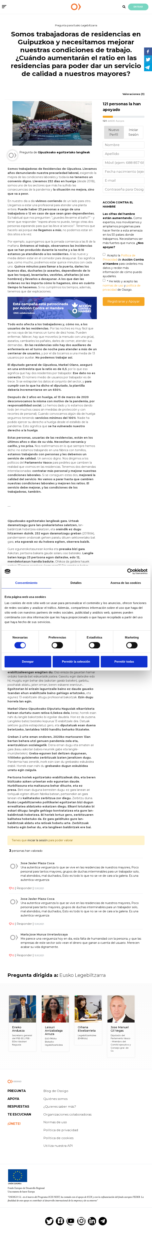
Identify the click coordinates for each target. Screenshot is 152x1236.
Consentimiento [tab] (26, 582)
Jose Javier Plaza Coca (37, 863)
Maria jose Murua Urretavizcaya (44, 934)
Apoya (13, 1099)
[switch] (57, 645)
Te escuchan (19, 1114)
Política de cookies (58, 1138)
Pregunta (17, 1091)
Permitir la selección (76, 661)
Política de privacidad (60, 1130)
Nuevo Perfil (113, 132)
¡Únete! (14, 1124)
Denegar (28, 661)
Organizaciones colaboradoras (67, 1114)
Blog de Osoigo (55, 1091)
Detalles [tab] (76, 582)
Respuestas (18, 1106)
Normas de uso (55, 1122)
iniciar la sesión (38, 840)
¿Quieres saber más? (59, 1106)
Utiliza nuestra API (58, 1146)
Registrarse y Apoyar (123, 301)
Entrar (138, 7)
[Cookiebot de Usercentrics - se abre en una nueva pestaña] (130, 571)
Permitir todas (124, 661)
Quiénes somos (55, 1099)
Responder (24, 888)
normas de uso (113, 285)
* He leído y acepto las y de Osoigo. (122, 285)
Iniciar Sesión (133, 132)
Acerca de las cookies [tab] (125, 582)
